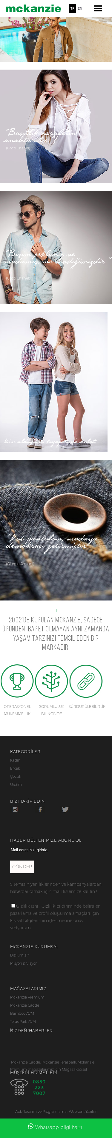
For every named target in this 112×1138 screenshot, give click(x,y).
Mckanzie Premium (27, 997)
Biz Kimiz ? (19, 955)
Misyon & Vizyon (24, 963)
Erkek (15, 768)
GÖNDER (22, 867)
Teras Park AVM (23, 1021)
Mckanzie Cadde (24, 1005)
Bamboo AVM (22, 1013)
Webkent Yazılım (83, 1111)
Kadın (15, 760)
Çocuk (15, 776)
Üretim (16, 784)
